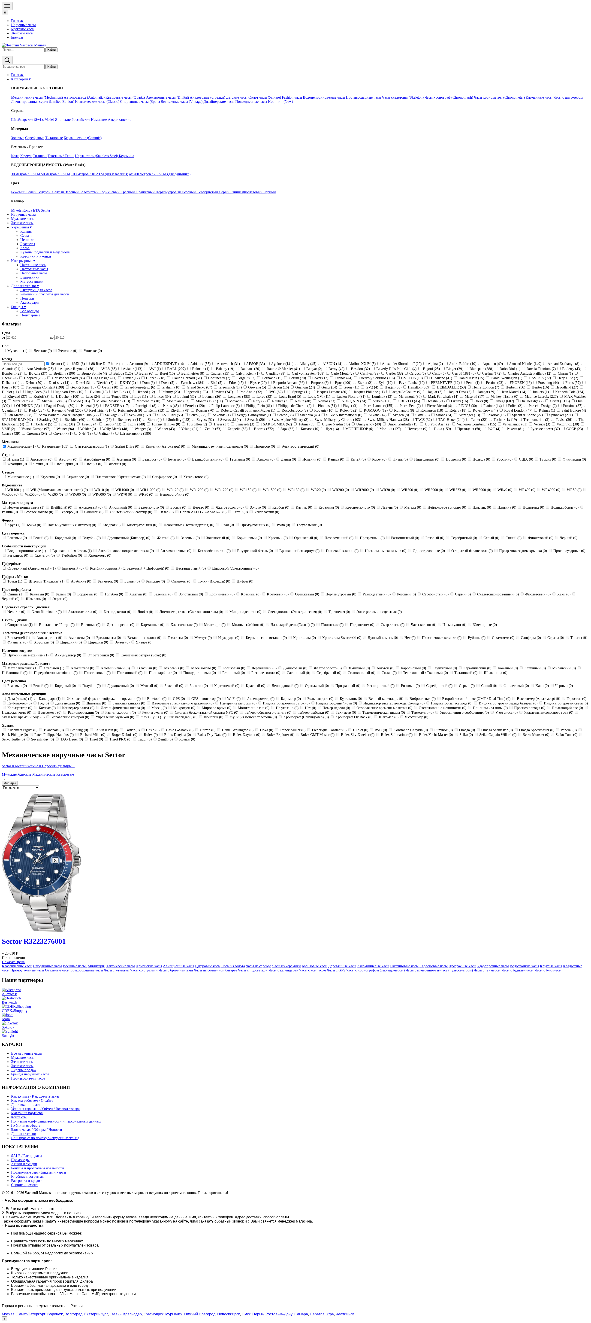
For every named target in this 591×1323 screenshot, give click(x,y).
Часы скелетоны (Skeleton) (403, 97)
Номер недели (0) (336, 708)
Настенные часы (33, 265)
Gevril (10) (110, 387)
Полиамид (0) (533, 507)
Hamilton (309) (419, 387)
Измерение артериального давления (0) (182, 703)
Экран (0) (59, 599)
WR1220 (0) (224, 490)
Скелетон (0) (45, 555)
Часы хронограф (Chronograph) (449, 97)
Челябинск (345, 1314)
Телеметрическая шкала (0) (384, 712)
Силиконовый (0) (361, 673)
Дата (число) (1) (19, 699)
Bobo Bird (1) (510, 369)
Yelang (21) (190, 429)
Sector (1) (58, 364)
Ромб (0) (283, 525)
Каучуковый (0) (444, 668)
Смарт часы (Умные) (264, 97)
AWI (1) (155, 369)
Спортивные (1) (19, 625)
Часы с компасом (312, 970)
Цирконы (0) (98, 642)
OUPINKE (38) (28, 406)
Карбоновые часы (433, 966)
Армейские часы (149, 966)
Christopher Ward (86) (68, 378)
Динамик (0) (96, 703)
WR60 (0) (55, 494)
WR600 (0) (77, 494)
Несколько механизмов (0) (385, 551)
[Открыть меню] (7, 6)
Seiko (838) (197, 415)
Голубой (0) (91, 538)
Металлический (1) (22, 668)
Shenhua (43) (310, 415)
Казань (115, 1314)
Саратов (317, 1314)
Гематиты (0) (178, 638)
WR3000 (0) (434, 490)
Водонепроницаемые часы (324, 97)
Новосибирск (228, 1314)
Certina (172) (491, 373)
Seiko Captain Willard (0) (497, 735)
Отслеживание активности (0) (442, 708)
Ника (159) (442, 429)
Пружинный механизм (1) (27, 655)
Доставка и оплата (25, 1105)
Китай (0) (358, 459)
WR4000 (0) (551, 490)
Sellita (45, 210)
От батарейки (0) (101, 655)
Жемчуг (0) (203, 638)
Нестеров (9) (417, 429)
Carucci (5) (417, 373)
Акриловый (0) (90, 507)
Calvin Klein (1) (247, 373)
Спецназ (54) (37, 433)
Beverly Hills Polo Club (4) (396, 369)
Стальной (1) (54, 668)
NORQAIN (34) (354, 401)
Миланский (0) (564, 668)
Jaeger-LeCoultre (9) (406, 392)
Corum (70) (297, 378)
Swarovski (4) (230, 420)
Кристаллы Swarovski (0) (341, 638)
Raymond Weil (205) (67, 410)
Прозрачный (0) (372, 538)
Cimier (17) (131, 378)
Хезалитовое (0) (195, 477)
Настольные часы (34, 269)
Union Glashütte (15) (402, 424)
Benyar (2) (314, 369)
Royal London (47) (518, 410)
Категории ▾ (21, 79)
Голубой (44, 192)
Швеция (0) (93, 464)
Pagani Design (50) (60, 406)
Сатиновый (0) (298, 673)
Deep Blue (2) (567, 378)
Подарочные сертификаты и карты (38, 1172)
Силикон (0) (93, 512)
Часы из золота (233, 966)
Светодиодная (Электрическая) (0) (295, 612)
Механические (28, 766)
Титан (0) (240, 512)
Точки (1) (14, 581)
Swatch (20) (256, 420)
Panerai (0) (569, 730)
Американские (119, 119)
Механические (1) (21, 446)
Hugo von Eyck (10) (68, 392)
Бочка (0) (34, 525)
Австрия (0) (68, 459)
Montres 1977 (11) (209, 401)
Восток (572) (264, 429)
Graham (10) (171, 387)
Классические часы (17, 966)
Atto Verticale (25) (40, 369)
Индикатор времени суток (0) (286, 703)
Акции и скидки (24, 1164)
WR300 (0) (410, 490)
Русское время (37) (545, 429)
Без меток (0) (108, 581)
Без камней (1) (18, 638)
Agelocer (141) (282, 364)
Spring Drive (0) (127, 446)
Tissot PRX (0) (120, 739)
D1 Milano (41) (440, 378)
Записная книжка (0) (129, 703)
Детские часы (236, 97)
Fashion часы (292, 97)
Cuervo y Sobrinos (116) (377, 378)
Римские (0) (155, 581)
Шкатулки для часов (36, 290)
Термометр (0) (422, 712)
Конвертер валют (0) (78, 708)
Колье (25, 248)
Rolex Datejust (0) (177, 735)
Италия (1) (15, 459)
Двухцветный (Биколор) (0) (128, 538)
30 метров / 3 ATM (26, 174)
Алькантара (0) (82, 668)
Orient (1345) (560, 401)
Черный (269, 192)
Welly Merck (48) (115, 429)
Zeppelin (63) (237, 429)
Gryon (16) (280, 387)
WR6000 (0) (101, 494)
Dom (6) (148, 383)
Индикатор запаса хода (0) (451, 703)
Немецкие (99, 119)
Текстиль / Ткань (61, 156)
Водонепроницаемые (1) (26, 551)
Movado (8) (237, 401)
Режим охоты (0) (155, 712)
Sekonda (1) (222, 415)
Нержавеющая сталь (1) (25, 507)
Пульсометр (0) (49, 712)
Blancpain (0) (54, 730)
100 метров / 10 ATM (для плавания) (99, 174)
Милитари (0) (214, 625)
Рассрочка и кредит (26, 1181)
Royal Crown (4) (485, 410)
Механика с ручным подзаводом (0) (220, 446)
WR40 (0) (505, 490)
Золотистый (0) (218, 538)
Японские (63, 119)
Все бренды (29, 311)
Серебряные (34, 138)
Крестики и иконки (35, 256)
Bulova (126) (123, 373)
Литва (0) (400, 459)
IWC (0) (381, 730)
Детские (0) (43, 351)
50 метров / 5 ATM (55, 174)
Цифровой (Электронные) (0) (235, 568)
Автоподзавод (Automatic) (84, 97)
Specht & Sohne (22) (527, 415)
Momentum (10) (148, 401)
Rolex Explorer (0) (280, 735)
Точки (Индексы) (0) (214, 581)
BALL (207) (176, 369)
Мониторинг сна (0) (253, 708)
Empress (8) (319, 383)
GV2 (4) (372, 387)
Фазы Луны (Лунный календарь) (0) (169, 717)
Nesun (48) (303, 401)
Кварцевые (65, 774)
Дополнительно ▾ (25, 286)
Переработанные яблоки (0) (55, 673)
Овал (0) (227, 525)
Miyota (16, 210)
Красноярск (153, 1314)
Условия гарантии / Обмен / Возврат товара (45, 1109)
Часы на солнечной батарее (215, 970)
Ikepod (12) (146, 392)
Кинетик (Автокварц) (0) (165, 446)
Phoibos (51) (327, 406)
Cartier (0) (132, 730)
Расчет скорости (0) (120, 712)
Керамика (126, 156)
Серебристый (208, 192)
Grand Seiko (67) (199, 387)
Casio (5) (438, 373)
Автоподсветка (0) (82, 612)
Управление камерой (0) (70, 717)
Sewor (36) (285, 415)
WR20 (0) (318, 490)
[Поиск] (7, 60)
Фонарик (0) (213, 717)
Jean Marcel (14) (514, 392)
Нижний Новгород (199, 1314)
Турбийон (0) (71, 555)
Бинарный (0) (72, 568)
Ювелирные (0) (484, 625)
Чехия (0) (40, 464)
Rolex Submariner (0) (396, 735)
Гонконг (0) (265, 459)
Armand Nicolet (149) (525, 364)
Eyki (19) (385, 383)
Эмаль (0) (122, 642)
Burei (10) (167, 373)
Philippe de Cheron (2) (294, 406)
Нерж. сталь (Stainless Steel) (97, 156)
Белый (31, 192)
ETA (37, 210)
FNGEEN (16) (521, 383)
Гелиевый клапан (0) (342, 551)
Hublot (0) (360, 730)
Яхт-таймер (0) (416, 717)
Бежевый (18, 192)
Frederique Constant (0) (329, 730)
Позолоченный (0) (339, 538)
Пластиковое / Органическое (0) (120, 477)
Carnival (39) (369, 373)
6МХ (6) (78, 364)
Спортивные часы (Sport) (140, 101)
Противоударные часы (363, 97)
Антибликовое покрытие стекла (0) (126, 551)
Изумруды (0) (228, 638)
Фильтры (10, 783)
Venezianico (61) (515, 424)
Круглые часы (551, 966)
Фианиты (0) (17, 642)
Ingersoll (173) (197, 392)
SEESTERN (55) (170, 415)
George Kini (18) (82, 387)
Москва (8, 1314)
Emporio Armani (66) (288, 383)
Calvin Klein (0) (106, 730)
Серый (224, 192)
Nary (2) (259, 401)
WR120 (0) (175, 490)
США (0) (526, 459)
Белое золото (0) (151, 507)
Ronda (27, 210)
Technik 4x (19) (505, 420)
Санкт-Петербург (30, 1314)
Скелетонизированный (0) (498, 594)
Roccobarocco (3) (295, 410)
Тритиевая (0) (339, 612)
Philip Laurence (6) (226, 406)
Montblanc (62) (178, 401)
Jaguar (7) (435, 392)
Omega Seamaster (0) (497, 730)
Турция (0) (548, 459)
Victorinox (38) (568, 424)
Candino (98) (275, 373)
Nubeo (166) (382, 401)
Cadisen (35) (220, 373)
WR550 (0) (33, 494)
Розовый (189, 192)
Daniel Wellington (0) (237, 730)
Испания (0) (312, 459)
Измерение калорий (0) (238, 703)
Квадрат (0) (111, 525)
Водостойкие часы (524, 966)
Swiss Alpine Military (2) (290, 420)
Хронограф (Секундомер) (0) (306, 717)
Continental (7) (219, 378)
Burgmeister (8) (192, 373)
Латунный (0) (535, 668)
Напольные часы (33, 273)
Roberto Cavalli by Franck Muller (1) (248, 410)
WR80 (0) (146, 494)
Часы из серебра (258, 966)
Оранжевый (146, 192)
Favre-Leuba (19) (411, 383)
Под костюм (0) (362, 625)
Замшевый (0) (359, 668)
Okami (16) (459, 401)
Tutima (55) (306, 424)
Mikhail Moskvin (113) (113, 401)
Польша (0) (481, 459)
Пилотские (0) (332, 625)
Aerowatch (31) (228, 364)
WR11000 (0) (150, 490)
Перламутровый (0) (341, 594)
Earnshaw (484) (192, 383)
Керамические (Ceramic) (83, 138)
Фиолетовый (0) (540, 538)
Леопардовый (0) (285, 686)
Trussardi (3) (245, 424)
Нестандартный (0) (191, 568)
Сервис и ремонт (24, 1185)
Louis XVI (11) (319, 396)
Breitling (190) (64, 373)
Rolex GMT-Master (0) (317, 735)
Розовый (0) (435, 538)
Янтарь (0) (143, 642)
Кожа (15, 156)
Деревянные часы (342, 966)
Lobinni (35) (186, 396)
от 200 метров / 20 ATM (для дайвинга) (159, 174)
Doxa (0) (266, 730)
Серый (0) (491, 538)
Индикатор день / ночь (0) (336, 703)
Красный (128, 192)
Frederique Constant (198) (45, 387)
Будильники (29, 277)
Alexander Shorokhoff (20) (401, 364)
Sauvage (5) (114, 415)
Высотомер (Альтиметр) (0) (538, 699)
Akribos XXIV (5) (362, 364)
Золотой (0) (385, 668)
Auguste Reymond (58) (77, 369)
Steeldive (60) (75, 420)
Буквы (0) (132, 581)
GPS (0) (179, 699)
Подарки (27, 298)
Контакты (19, 1117)
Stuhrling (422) (179, 420)
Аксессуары (29, 302)
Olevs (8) (481, 401)
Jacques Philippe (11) (369, 392)
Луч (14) (332, 429)
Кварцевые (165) (55, 446)
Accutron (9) (139, 364)
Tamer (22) (479, 420)
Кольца (26, 231)
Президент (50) (469, 429)
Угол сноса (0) (506, 712)
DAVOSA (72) (540, 378)
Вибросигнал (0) (423, 699)
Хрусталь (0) (44, 642)
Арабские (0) (81, 581)
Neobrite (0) (16, 612)
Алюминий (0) (120, 507)
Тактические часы (120, 966)
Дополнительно (23, 1134)
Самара (301, 1314)
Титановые (54, 138)
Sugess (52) (205, 420)
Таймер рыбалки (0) (313, 712)
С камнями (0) (503, 638)
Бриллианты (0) (108, 638)
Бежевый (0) (17, 538)
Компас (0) (47, 708)
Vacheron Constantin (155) (476, 424)
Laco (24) (93, 396)
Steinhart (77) (101, 420)
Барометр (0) (291, 699)
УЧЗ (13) (85, 433)
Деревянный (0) (264, 668)
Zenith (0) (165, 739)
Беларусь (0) (152, 459)
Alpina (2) (435, 364)
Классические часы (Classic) (97, 101)
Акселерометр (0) (260, 699)
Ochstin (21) (435, 401)
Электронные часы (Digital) (167, 97)
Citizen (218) (155, 378)
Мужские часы (22, 29)
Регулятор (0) (17, 555)
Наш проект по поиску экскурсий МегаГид (45, 1138)
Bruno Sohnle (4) (94, 373)
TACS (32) (423, 420)
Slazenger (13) (469, 415)
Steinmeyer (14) (129, 420)
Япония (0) (117, 464)
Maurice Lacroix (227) (541, 396)
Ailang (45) (308, 364)
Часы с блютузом (547, 970)
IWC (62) (275, 392)
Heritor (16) (540, 387)
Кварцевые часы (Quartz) (125, 97)
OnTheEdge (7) (531, 401)
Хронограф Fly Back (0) (353, 717)
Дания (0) (288, 459)
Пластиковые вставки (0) (441, 638)
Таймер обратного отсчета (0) (268, 712)
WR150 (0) (248, 490)
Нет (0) (410, 638)
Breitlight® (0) (61, 507)
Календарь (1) (49, 699)
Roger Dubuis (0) (124, 735)
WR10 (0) (101, 490)
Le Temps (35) (117, 396)
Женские (24, 774)
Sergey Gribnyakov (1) (254, 415)
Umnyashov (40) (368, 424)
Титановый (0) (465, 673)
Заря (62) (287, 429)
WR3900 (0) (482, 490)
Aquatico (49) (493, 364)
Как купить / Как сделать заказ (35, 1096)
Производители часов (28, 1078)
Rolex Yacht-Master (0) (436, 735)
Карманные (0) (152, 625)
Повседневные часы (251, 101)
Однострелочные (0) (429, 551)
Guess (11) (351, 387)
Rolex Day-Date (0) (211, 735)
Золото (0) (258, 507)
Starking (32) (48, 420)
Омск (246, 1314)
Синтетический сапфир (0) (131, 512)
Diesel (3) (83, 383)
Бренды (17, 37)
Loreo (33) (264, 396)
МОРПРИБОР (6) (359, 429)
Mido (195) (81, 401)
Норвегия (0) (456, 459)
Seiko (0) (466, 735)
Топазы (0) (578, 638)
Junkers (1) (541, 392)
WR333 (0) (458, 490)
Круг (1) (13, 525)
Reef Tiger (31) (100, 410)
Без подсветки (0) (117, 612)
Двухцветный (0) (120, 686)
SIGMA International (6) (344, 415)
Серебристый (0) (464, 538)
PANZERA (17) (117, 406)
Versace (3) (542, 424)
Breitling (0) (79, 730)
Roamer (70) (205, 410)
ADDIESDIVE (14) (169, 364)
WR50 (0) (574, 490)
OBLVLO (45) (409, 401)
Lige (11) (141, 396)
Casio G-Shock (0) (179, 730)
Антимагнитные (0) (175, 551)
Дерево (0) (201, 507)
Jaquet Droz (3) (460, 392)
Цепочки (27, 240)
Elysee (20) (258, 383)
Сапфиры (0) (531, 638)
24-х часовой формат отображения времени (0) (104, 699)
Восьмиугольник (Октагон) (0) (72, 525)
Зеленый (72, 192)
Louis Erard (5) (290, 396)
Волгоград (73, 1314)
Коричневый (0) (249, 538)
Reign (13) (156, 410)
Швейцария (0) (66, 464)
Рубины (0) (476, 638)
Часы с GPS (336, 970)
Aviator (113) (132, 369)
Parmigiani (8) (146, 406)
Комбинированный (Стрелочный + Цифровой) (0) (129, 568)
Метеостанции (31, 281)
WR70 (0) (124, 494)
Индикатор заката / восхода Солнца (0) (393, 703)
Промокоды (20, 1160)
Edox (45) (236, 383)
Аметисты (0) (79, 638)
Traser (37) (221, 424)
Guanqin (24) (305, 387)
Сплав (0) (166, 512)
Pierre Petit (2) (410, 406)
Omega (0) (467, 730)
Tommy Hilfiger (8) (166, 424)
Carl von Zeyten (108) (308, 373)
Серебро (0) (69, 512)
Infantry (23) (170, 392)
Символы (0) (181, 581)
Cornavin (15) (272, 378)
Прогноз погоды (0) (529, 708)
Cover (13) (320, 378)
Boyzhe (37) (38, 373)
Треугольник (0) (309, 525)
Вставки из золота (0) (144, 638)
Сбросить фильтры (58, 766)
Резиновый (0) (233, 673)
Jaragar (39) (486, 392)
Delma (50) (34, 383)
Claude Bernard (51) (187, 378)
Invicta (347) (223, 392)
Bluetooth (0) (156, 699)
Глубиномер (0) (19, 703)
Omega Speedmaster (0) (536, 730)
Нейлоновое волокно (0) (447, 507)
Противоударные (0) (568, 551)
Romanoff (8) (404, 410)
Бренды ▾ (18, 307)
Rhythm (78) (180, 410)
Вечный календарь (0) (386, 699)
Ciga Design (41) (103, 378)
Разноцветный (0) (405, 538)
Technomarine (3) (536, 420)
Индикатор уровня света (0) (565, 703)
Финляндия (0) (574, 459)
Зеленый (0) (190, 538)
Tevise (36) (564, 420)
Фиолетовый (252, 192)
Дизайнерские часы (218, 101)
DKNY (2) (128, 383)
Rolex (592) (348, 410)
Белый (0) (40, 538)
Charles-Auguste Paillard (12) (529, 373)
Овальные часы (57, 970)
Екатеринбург (96, 1314)
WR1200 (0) (199, 490)
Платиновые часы (404, 966)
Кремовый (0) (277, 594)
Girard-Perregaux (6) (140, 387)
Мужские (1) (17, 351)
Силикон (40, 156)
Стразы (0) (555, 638)
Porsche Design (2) (543, 406)
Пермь (258, 1314)
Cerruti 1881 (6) (463, 373)
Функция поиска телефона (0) (253, 717)
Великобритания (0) (207, 459)
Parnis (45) (171, 406)
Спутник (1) (62, 433)
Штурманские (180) (135, 433)
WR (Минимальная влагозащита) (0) (59, 490)
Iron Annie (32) (250, 392)
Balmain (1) (200, 369)
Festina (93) (494, 383)
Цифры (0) (244, 581)
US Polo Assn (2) (437, 424)
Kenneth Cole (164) (569, 392)
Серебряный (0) (329, 673)
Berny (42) (336, 369)
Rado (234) (37, 410)
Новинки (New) (280, 101)
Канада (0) (336, 459)
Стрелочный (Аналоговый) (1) (31, 568)
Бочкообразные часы (86, 970)
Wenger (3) (143, 429)
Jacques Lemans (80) (332, 392)
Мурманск (173, 1314)
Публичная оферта (25, 1125)
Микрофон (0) (184, 708)
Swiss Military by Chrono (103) (338, 420)
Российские (81, 119)
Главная (17, 21)
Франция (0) (17, 464)
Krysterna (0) (50, 477)
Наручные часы (23, 25)
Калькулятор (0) (19, 708)
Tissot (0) (96, 739)
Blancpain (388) (481, 369)
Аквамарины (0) (49, 638)
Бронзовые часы (314, 966)
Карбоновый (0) (413, 668)
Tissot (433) (112, 424)
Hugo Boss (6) (36, 392)
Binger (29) (454, 369)
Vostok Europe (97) (36, 429)
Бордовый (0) (65, 538)
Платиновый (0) (129, 673)
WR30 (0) (387, 490)
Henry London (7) (485, 387)
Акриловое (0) (77, 477)
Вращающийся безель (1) (72, 551)
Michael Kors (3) (54, 401)
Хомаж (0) (186, 739)
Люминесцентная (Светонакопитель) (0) (191, 612)
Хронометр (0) (99, 555)
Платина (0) (507, 507)
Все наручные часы (26, 1053)
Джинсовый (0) (295, 668)
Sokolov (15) (496, 415)
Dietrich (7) (105, 383)
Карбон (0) (280, 507)
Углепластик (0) (266, 512)
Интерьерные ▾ (23, 261)
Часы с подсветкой (253, 970)
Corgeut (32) (246, 378)
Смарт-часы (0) (392, 625)
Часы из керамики (286, 966)
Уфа (330, 1314)
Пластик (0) (482, 507)
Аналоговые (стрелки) (208, 97)
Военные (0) (90, 625)
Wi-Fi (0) (233, 699)
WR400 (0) (527, 490)
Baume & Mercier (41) (283, 369)
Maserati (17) (474, 396)
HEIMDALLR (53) (451, 387)
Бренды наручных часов (30, 1074)
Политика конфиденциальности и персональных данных (56, 1121)
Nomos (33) (326, 401)
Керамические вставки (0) (266, 638)
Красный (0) (278, 538)
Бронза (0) (178, 507)
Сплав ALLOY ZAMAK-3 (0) (203, 512)
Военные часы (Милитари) (84, 966)
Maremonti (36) (410, 396)
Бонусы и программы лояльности (37, 1168)
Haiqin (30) (393, 387)
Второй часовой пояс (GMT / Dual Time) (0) (476, 699)
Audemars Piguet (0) (22, 730)
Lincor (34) (162, 396)
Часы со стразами (144, 970)
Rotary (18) (458, 410)
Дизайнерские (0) (120, 625)
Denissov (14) (59, 383)
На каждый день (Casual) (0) (293, 625)
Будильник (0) (351, 699)
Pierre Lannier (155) (378, 406)
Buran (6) (146, 373)
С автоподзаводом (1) (92, 446)
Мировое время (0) (216, 708)
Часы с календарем (283, 970)
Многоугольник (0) (142, 525)
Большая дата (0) (320, 699)
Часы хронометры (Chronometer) (499, 97)
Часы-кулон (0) (454, 625)
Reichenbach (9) (130, 410)
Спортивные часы (47, 966)
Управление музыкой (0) (115, 717)
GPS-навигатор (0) (206, 699)
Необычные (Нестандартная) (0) (189, 525)
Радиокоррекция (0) (83, 712)
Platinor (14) (492, 406)
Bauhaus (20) (250, 369)
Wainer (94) (65, 429)
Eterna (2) (365, 383)
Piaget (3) (350, 406)
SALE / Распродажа (26, 1156)
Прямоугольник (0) (255, 525)
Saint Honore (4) (573, 410)
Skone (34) (444, 415)
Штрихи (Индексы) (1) (46, 581)
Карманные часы (539, 97)
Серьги (26, 235)
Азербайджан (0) (97, 459)
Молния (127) (390, 429)
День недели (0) (67, 703)
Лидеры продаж (23, 1070)
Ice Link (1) (122, 392)
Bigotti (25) (431, 369)
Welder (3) (88, 429)
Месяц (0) (159, 708)
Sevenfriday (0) (42, 739)
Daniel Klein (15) (471, 378)
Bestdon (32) (360, 369)
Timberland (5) (41, 424)
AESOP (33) (255, 364)
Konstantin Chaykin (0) (410, 730)
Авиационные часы (178, 966)
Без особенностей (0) (214, 551)
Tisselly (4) (89, 424)
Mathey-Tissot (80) (504, 396)
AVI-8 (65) (109, 369)
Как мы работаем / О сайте (32, 1100)
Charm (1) (565, 373)
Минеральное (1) (20, 477)
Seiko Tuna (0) (566, 735)
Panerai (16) (90, 406)
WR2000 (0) (364, 490)
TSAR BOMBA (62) (276, 424)
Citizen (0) (207, 730)
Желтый (58, 192)
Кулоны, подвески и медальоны (45, 252)
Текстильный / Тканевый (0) (425, 673)
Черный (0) (568, 538)
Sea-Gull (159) (140, 415)
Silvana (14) (377, 415)
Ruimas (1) (547, 410)
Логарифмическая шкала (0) (123, 708)
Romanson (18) (431, 410)
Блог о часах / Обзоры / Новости (36, 1130)
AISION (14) (332, 364)
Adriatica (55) (200, 364)
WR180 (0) (296, 490)
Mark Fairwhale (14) (443, 396)
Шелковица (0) (495, 673)
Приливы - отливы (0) (490, 708)
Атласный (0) (146, 668)
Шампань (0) (36, 599)
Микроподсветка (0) (245, 612)
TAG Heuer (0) (71, 739)
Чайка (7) (106, 433)
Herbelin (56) (515, 387)
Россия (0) (504, 459)
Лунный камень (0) (383, 638)
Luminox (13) (382, 396)
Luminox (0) (443, 730)
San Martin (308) (19, 415)
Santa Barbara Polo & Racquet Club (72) (69, 415)
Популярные (30, 315)
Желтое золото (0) (229, 507)
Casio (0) (152, 730)
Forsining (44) (548, 383)
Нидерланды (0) (426, 459)
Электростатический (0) (299, 446)
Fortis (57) (573, 383)
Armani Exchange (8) (563, 364)
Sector (8, 766)
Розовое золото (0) (38, 512)
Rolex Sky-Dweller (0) (357, 735)
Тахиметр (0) (346, 712)
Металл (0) (412, 507)
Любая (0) (145, 612)
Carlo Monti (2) (342, 373)
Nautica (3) (280, 401)
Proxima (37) (572, 406)
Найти (51, 50)
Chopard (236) (34, 378)
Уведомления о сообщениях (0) (464, 712)
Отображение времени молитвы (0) (384, 708)
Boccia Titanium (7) (541, 369)
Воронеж (55, 1314)
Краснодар (132, 1314)
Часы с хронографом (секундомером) (375, 970)
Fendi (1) (472, 383)
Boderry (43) (571, 369)
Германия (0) (240, 459)
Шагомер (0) (388, 717)
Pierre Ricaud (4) (439, 406)
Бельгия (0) (177, 459)
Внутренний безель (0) (255, 551)
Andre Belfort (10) (462, 364)
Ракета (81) (515, 429)
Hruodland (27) (567, 387)
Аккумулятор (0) (68, 655)
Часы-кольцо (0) (423, 625)
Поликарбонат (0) (564, 507)
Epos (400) (343, 383)
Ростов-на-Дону (278, 1314)
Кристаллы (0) (304, 638)
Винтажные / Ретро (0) (56, 625)
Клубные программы (27, 1176)
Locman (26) (211, 396)
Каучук (26, 156)
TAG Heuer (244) (451, 420)
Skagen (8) (401, 415)
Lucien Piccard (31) (351, 396)
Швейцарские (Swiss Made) (32, 119)
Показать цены (13, 962)
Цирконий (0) (71, 642)
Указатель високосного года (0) (548, 712)
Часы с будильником (517, 970)
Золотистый (90, 192)
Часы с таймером (487, 970)
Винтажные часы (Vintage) (181, 101)
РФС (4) (494, 429)
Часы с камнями (116, 970)
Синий (236, 192)
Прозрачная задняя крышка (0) (523, 551)
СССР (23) (574, 429)
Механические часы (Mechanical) (37, 97)
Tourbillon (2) (197, 424)
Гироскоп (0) (576, 699)
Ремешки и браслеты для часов (44, 294)
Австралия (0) (41, 459)
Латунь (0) (389, 507)
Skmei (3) (422, 415)
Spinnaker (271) (561, 415)
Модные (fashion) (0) (248, 625)
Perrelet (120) (195, 406)
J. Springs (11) (299, 392)
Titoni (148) (136, 424)
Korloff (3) (41, 396)
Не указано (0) (287, 708)
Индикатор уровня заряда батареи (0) (508, 703)
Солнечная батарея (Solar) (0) (143, 655)
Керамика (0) (329, 507)
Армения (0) (126, 459)
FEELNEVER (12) (445, 383)
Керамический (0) (477, 668)
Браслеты (27, 244)
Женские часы (22, 33)
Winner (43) (166, 429)
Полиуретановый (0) (199, 673)
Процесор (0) (264, 446)
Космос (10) (310, 429)
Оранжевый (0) (306, 538)
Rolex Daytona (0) (246, 735)
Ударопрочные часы (493, 966)
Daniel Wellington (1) (506, 378)
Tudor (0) (145, 739)
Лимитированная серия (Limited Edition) (42, 101)
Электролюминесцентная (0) (379, 612)
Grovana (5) (257, 387)
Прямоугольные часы (27, 970)
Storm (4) (155, 420)
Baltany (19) (225, 369)
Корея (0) (379, 459)
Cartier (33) (394, 373)
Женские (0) (67, 351)
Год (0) (43, 703)
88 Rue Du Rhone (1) (107, 364)
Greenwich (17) (230, 387)
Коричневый (110, 192)
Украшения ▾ (21, 227)
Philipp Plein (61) (259, 406)
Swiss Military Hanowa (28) (388, 420)
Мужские (9, 774)
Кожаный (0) (508, 668)
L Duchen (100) (67, 396)
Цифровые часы (207, 966)
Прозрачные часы (462, 966)
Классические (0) (184, 625)
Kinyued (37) (17, 396)
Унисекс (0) (92, 351)
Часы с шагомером (568, 97)
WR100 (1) (15, 490)
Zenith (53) (213, 429)
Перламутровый (169, 192)
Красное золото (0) (360, 507)
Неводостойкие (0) (174, 494)
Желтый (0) (165, 538)
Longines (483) (239, 396)
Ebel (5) (216, 383)
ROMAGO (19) (376, 410)
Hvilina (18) (99, 392)
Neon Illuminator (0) (47, 612)
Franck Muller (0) (292, 730)
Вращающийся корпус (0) (299, 551)
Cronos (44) (343, 378)
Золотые (17, 138)
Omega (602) (504, 401)
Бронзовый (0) (234, 668)
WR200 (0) (340, 490)
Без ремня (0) (174, 668)
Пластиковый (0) (97, 673)
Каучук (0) (304, 507)
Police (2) (515, 406)
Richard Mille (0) (92, 735)
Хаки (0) (563, 594)
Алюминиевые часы (373, 966)
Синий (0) (513, 538)
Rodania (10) (323, 410)
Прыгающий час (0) (567, 708)
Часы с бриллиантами (176, 970)
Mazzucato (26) (24, 401)
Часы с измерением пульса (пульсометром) (439, 970)
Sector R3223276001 (34, 941)
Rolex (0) (151, 735)
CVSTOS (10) (412, 378)
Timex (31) (67, 424)
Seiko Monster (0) (536, 735)
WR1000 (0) (125, 490)
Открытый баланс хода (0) (472, 551)
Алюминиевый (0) (115, 668)
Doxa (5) (167, 383)
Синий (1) (15, 594)
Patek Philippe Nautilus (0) (54, 735)
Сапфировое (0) (164, 477)
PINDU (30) (468, 406)
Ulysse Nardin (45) (336, 424)
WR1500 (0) (272, 490)
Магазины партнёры (27, 1113)
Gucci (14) (329, 387)
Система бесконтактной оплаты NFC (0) (206, 712)
